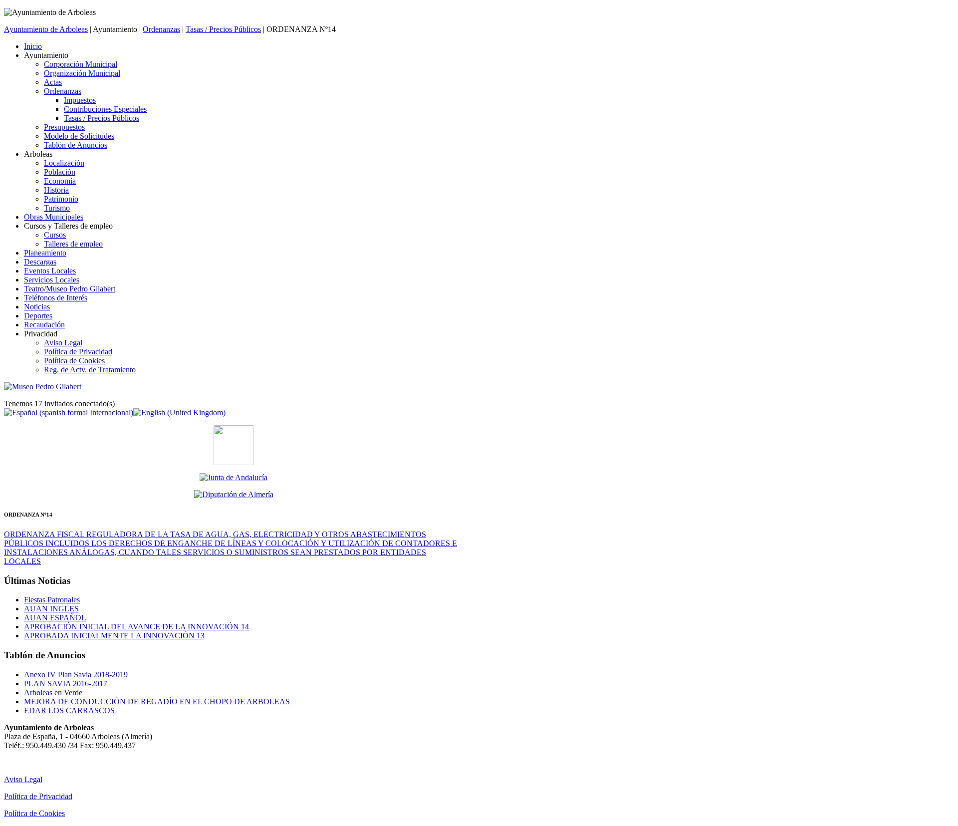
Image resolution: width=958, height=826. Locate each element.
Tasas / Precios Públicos (223, 29)
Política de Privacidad (38, 796)
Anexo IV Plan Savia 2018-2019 (76, 674)
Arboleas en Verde (53, 692)
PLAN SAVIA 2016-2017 (65, 683)
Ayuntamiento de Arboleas (46, 29)
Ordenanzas (161, 29)
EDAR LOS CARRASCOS (69, 710)
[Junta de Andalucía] (233, 477)
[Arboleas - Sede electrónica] (233, 462)
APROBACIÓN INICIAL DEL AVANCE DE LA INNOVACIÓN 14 (136, 626)
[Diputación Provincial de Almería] (233, 494)
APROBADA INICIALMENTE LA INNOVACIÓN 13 (114, 635)
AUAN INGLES (51, 608)
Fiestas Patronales (52, 599)
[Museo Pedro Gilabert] (42, 386)
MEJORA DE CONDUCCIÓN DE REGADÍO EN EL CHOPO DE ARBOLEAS (157, 701)
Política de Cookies (34, 813)
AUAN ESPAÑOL (55, 617)
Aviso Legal (23, 779)
